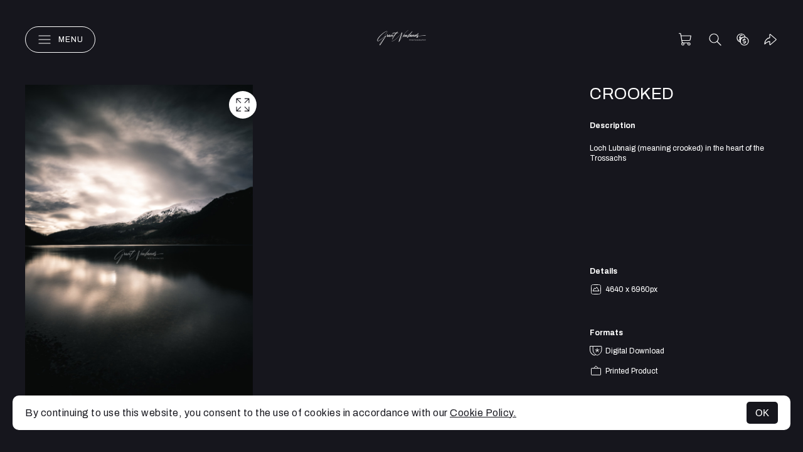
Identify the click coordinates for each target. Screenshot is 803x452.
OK (762, 412)
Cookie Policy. (483, 412)
